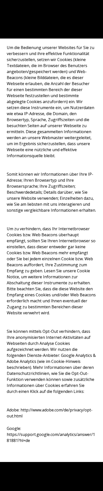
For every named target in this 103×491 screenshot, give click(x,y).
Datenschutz (19, 479)
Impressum (18, 471)
